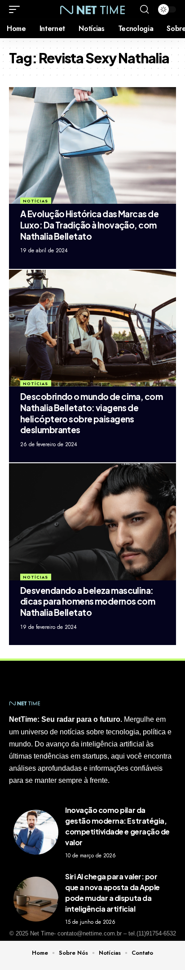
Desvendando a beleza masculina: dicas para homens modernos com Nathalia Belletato (87, 601)
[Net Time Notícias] (92, 9)
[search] (144, 9)
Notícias (35, 201)
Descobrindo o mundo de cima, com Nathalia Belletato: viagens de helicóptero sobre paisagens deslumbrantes (91, 413)
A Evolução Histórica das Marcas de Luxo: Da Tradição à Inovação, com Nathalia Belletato (89, 224)
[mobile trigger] (16, 9)
